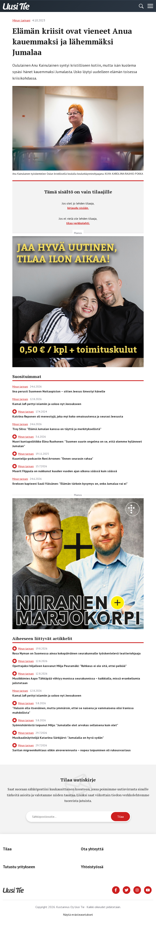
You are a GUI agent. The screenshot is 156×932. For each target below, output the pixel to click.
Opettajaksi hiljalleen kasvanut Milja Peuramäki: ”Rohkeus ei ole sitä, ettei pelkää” (69, 666)
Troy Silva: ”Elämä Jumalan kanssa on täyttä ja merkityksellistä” (56, 429)
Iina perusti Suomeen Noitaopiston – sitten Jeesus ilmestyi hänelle (58, 391)
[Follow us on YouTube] (148, 890)
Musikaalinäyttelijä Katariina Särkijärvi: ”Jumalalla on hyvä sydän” (58, 737)
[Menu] (150, 6)
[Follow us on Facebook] (116, 890)
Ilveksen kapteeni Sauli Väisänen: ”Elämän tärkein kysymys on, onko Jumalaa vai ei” (70, 483)
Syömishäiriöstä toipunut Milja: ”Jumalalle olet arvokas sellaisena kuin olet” (65, 725)
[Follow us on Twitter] (126, 890)
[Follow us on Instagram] (137, 890)
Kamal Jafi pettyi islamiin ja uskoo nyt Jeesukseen (46, 404)
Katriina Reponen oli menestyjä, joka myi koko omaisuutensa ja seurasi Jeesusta (67, 416)
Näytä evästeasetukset (78, 914)
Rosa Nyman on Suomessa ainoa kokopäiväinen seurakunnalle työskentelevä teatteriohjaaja (76, 653)
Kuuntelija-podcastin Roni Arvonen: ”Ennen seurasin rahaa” (52, 458)
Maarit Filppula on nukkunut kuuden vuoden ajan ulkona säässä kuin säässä (64, 471)
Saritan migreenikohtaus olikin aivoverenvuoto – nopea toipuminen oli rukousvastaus (71, 750)
